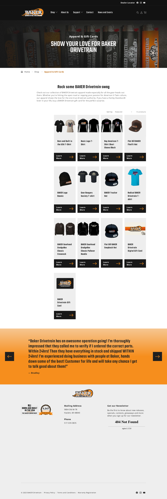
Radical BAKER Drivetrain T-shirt (134, 196)
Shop (53, 12)
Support (76, 12)
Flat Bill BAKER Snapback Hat (110, 246)
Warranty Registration (87, 493)
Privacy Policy (49, 493)
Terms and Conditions (66, 493)
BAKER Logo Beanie (62, 194)
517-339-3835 (70, 423)
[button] (53, 12)
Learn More (59, 157)
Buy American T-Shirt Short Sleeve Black (111, 144)
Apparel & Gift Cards (54, 72)
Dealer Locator (128, 2)
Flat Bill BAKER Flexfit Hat (134, 143)
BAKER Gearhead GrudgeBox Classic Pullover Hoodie (88, 249)
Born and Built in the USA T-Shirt (64, 143)
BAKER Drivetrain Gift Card (63, 303)
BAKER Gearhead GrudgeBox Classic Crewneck (64, 249)
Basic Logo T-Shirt (87, 143)
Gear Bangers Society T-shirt (88, 194)
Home (27, 72)
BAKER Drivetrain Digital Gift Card (135, 248)
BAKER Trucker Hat (110, 194)
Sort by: (110, 112)
